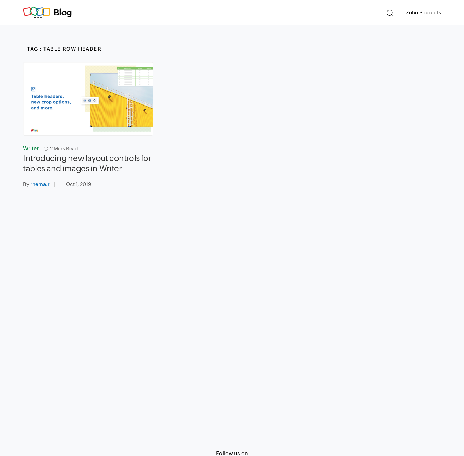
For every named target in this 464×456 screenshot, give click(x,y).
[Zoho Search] (390, 13)
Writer (31, 148)
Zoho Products (423, 12)
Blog (63, 12)
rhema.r (40, 184)
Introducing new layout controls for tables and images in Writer (87, 163)
